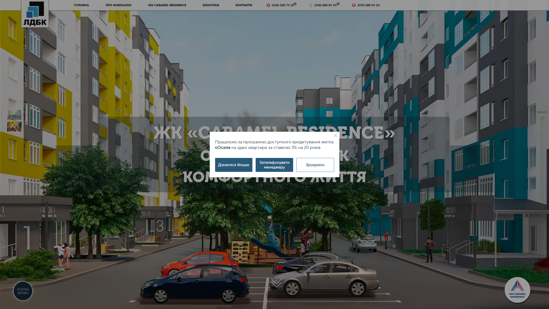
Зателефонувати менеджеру (274, 164)
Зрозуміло (315, 165)
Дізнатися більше (233, 165)
